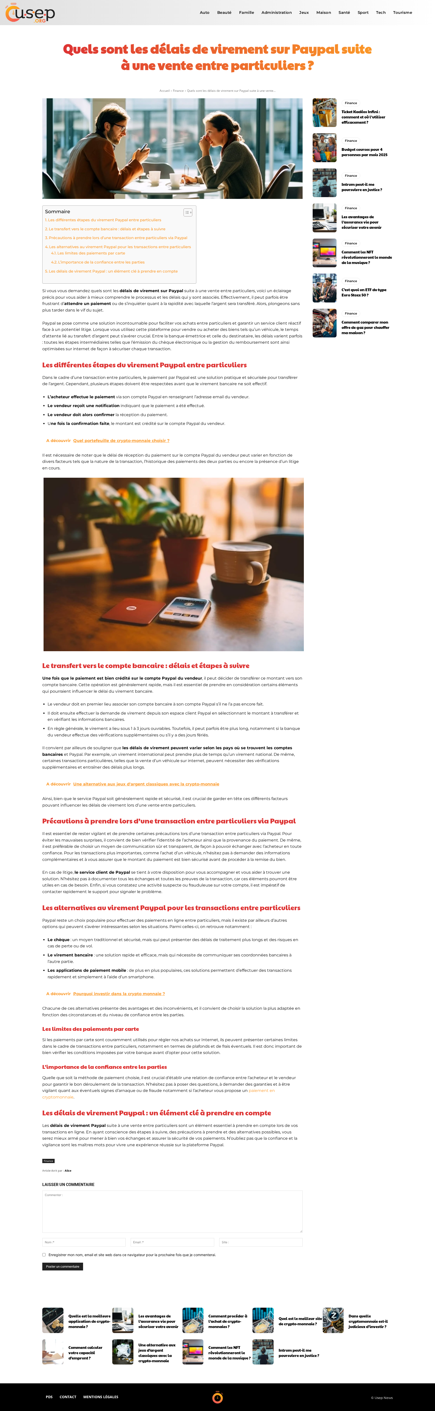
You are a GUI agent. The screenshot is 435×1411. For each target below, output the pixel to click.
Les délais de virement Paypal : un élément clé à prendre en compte (113, 271)
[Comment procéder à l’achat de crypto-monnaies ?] (193, 1320)
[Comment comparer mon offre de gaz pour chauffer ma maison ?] (325, 323)
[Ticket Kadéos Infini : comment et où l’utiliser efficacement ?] (325, 112)
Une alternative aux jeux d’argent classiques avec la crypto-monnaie (156, 1352)
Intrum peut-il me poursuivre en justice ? (362, 187)
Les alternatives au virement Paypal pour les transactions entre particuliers (120, 246)
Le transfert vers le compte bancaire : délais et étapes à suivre (107, 229)
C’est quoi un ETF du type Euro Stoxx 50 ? (364, 292)
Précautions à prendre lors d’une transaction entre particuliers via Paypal (118, 237)
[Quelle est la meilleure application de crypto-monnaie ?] (52, 1320)
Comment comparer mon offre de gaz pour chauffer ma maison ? (365, 327)
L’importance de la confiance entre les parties (101, 262)
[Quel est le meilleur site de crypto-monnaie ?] (263, 1320)
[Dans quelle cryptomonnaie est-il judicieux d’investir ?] (333, 1320)
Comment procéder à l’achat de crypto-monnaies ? (227, 1321)
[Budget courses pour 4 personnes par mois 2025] (325, 147)
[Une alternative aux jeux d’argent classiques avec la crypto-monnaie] (122, 1351)
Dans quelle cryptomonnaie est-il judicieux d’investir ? (368, 1321)
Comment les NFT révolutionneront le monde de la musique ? (367, 257)
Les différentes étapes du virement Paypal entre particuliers (104, 219)
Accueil (165, 91)
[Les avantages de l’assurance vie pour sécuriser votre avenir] (325, 217)
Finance (178, 91)
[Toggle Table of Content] (185, 212)
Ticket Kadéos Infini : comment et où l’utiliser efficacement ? (363, 117)
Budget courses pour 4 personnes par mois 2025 (364, 152)
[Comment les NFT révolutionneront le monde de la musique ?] (325, 253)
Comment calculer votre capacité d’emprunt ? (85, 1352)
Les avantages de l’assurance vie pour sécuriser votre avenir (362, 222)
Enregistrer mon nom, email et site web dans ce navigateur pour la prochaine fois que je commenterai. (132, 1255)
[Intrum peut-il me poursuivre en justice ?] (325, 182)
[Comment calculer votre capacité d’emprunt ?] (52, 1351)
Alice (68, 1170)
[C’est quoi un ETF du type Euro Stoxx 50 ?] (325, 288)
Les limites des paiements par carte (91, 253)
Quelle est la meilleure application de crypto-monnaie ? (89, 1321)
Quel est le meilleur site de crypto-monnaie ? (300, 1321)
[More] (282, 82)
